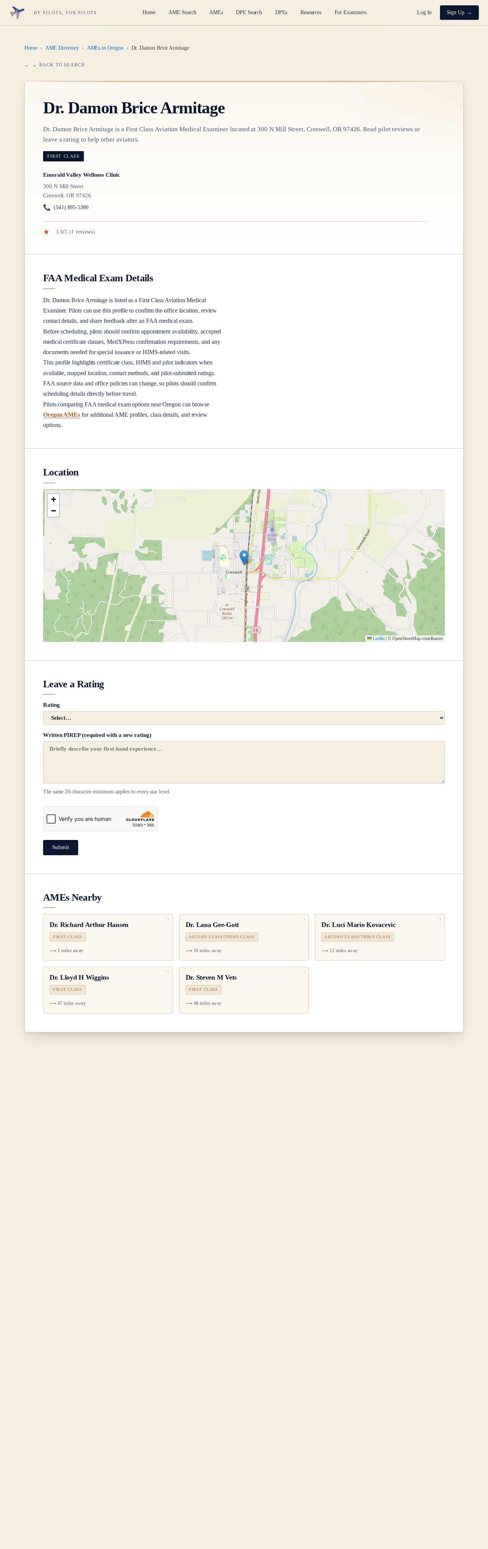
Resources (310, 12)
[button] (244, 558)
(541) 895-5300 (65, 207)
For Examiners (350, 12)
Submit (60, 847)
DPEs (281, 12)
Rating (51, 705)
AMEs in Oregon (105, 48)
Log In (424, 12)
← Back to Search (58, 65)
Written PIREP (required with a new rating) (107, 763)
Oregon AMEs (61, 414)
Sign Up (456, 12)
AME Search (182, 12)
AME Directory (62, 48)
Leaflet (378, 638)
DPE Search (249, 12)
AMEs (216, 12)
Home (149, 12)
